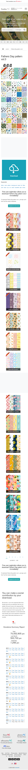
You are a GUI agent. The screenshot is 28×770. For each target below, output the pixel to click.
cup (8, 187)
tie (21, 185)
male (5, 185)
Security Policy (17, 756)
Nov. (23, 649)
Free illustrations (6, 737)
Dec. (7, 651)
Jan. (10, 648)
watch (13, 187)
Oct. (20, 649)
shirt (2, 187)
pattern (7, 49)
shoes (23, 187)
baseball (17, 187)
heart (5, 187)
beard (19, 185)
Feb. (13, 648)
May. (22, 648)
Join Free (7, 753)
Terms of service (18, 754)
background (14, 185)
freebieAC (17, 767)
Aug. (13, 649)
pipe (21, 187)
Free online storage (6, 748)
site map (11, 756)
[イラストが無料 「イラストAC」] (5, 9)
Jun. (7, 649)
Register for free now (14, 206)
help (2, 753)
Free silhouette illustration (6, 742)
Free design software (21, 742)
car (10, 187)
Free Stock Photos (21, 737)
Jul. (10, 649)
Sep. (16, 649)
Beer (24, 185)
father (2, 185)
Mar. (16, 648)
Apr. (19, 648)
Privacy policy (14, 753)
